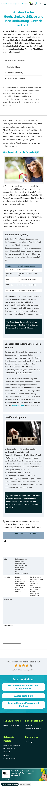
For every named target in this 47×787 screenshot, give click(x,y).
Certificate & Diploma (16, 78)
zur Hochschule (25, 784)
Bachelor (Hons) (13, 67)
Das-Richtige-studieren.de (11, 745)
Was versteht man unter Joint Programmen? (23, 687)
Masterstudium (18, 405)
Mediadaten (29, 725)
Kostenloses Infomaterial (10, 784)
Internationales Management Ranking (23, 705)
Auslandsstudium (23, 695)
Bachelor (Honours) (15, 73)
